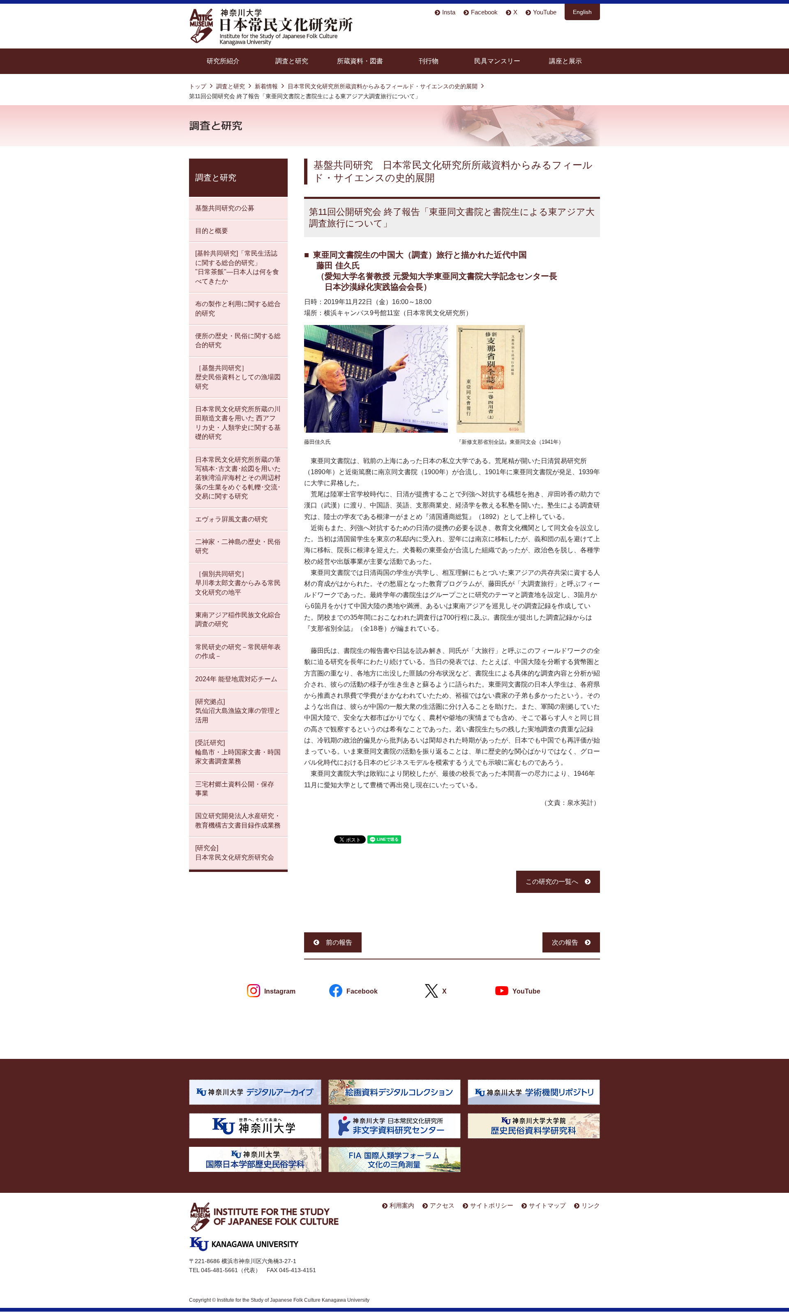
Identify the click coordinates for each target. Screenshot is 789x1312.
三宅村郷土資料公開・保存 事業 (234, 789)
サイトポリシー (491, 1205)
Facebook (484, 12)
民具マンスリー (497, 61)
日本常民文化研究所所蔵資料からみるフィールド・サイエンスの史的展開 (383, 86)
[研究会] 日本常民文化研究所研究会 (234, 852)
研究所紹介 (223, 61)
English (582, 12)
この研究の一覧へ (552, 881)
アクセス (442, 1205)
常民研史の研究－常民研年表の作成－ (238, 651)
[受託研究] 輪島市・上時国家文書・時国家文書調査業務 (238, 752)
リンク (590, 1205)
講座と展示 (565, 61)
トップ (197, 86)
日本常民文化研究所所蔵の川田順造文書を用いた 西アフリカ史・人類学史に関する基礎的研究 (238, 423)
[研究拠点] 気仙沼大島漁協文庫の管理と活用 (238, 711)
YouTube (544, 12)
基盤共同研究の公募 (224, 208)
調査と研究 (291, 61)
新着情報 (266, 86)
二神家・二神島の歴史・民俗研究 (238, 546)
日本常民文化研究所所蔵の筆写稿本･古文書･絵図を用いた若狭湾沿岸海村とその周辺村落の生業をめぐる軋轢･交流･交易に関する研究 (238, 478)
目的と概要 (211, 230)
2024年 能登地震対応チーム (236, 679)
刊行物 (428, 61)
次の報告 (565, 942)
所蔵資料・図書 (360, 61)
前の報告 (339, 942)
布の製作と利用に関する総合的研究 (238, 308)
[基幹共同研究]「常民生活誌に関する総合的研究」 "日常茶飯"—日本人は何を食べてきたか (237, 267)
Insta (448, 12)
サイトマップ (547, 1205)
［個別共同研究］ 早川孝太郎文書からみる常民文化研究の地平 (238, 583)
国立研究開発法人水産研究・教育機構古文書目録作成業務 (238, 820)
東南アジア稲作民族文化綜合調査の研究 (238, 619)
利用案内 (402, 1205)
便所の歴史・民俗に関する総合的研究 (238, 340)
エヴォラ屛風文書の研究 (231, 519)
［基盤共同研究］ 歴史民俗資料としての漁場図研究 (238, 377)
